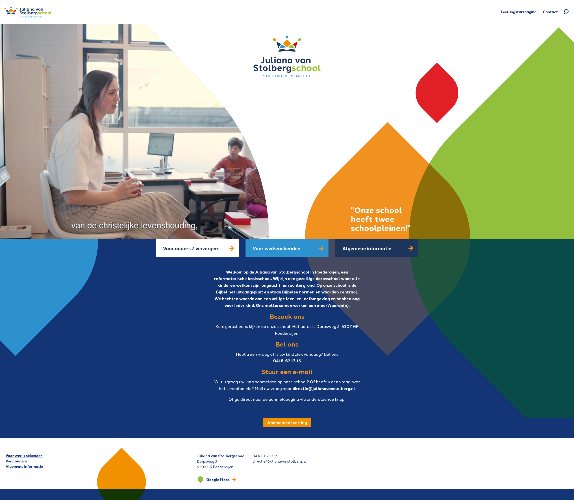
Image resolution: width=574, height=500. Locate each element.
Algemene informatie (24, 466)
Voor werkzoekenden (24, 455)
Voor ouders (16, 460)
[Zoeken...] (566, 12)
